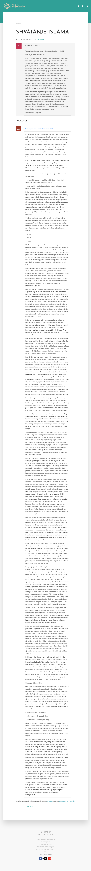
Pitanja (18, 23)
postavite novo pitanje (67, 801)
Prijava (41, 854)
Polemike (41, 40)
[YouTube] (49, 858)
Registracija (48, 854)
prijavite (50, 801)
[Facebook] (41, 858)
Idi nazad (30, 806)
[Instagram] (45, 858)
